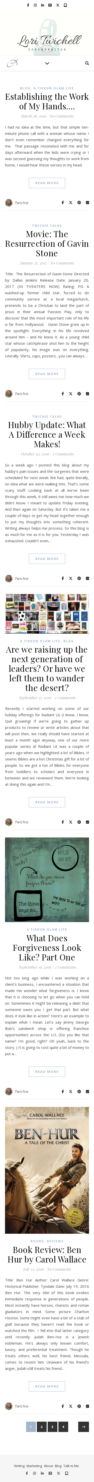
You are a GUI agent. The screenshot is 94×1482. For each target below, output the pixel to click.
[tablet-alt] (65, 5)
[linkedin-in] (43, 5)
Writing (19, 1466)
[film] (50, 5)
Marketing (34, 1466)
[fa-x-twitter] (58, 5)
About (48, 1466)
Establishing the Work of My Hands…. (47, 101)
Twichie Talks (47, 226)
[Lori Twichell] (47, 33)
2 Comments (62, 453)
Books (37, 1241)
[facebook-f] (28, 5)
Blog (25, 88)
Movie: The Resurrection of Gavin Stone (47, 243)
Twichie (21, 202)
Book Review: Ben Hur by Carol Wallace (47, 1254)
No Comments (61, 115)
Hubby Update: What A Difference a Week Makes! (47, 434)
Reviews (55, 1241)
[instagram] (35, 5)
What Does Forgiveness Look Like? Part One (47, 947)
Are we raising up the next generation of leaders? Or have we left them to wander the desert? (47, 668)
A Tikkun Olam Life (54, 88)
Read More (47, 183)
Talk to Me (71, 1466)
